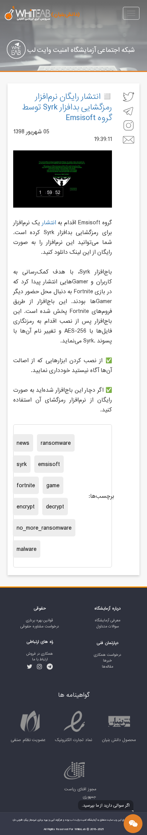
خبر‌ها (107, 660)
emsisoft (49, 464)
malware (27, 549)
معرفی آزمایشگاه (107, 620)
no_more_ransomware (44, 527)
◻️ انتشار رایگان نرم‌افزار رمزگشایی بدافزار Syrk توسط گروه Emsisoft (67, 106)
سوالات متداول (107, 626)
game (53, 485)
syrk (22, 464)
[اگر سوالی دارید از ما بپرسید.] (133, 823)
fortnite (26, 485)
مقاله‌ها (107, 666)
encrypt (26, 506)
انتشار (49, 222)
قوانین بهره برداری (39, 620)
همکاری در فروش (39, 654)
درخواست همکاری (107, 655)
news (23, 443)
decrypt (55, 506)
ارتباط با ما (39, 659)
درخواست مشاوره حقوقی (39, 626)
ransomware (56, 443)
